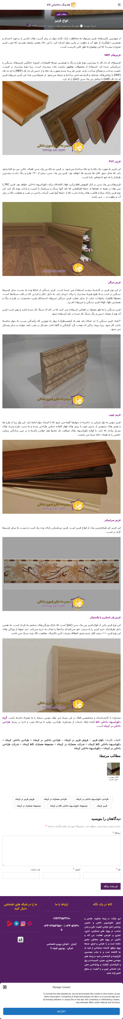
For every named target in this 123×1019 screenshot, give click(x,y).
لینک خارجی (115, 732)
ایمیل (76, 869)
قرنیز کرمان (102, 805)
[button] (4, 987)
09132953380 (61, 918)
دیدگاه (117, 832)
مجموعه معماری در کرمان (29, 805)
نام (118, 869)
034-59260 (72, 926)
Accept (61, 1011)
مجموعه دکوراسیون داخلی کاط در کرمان (68, 805)
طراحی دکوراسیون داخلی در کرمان (92, 799)
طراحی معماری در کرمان (55, 799)
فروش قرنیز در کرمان (24, 799)
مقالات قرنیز (61, 14)
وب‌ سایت (35, 869)
